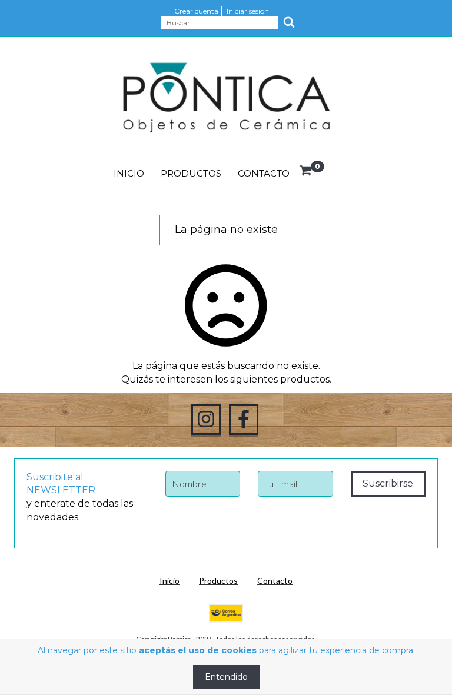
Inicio (129, 173)
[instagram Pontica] (206, 419)
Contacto (264, 173)
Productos (191, 173)
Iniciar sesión (248, 10)
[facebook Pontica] (243, 419)
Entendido (226, 676)
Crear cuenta (196, 10)
